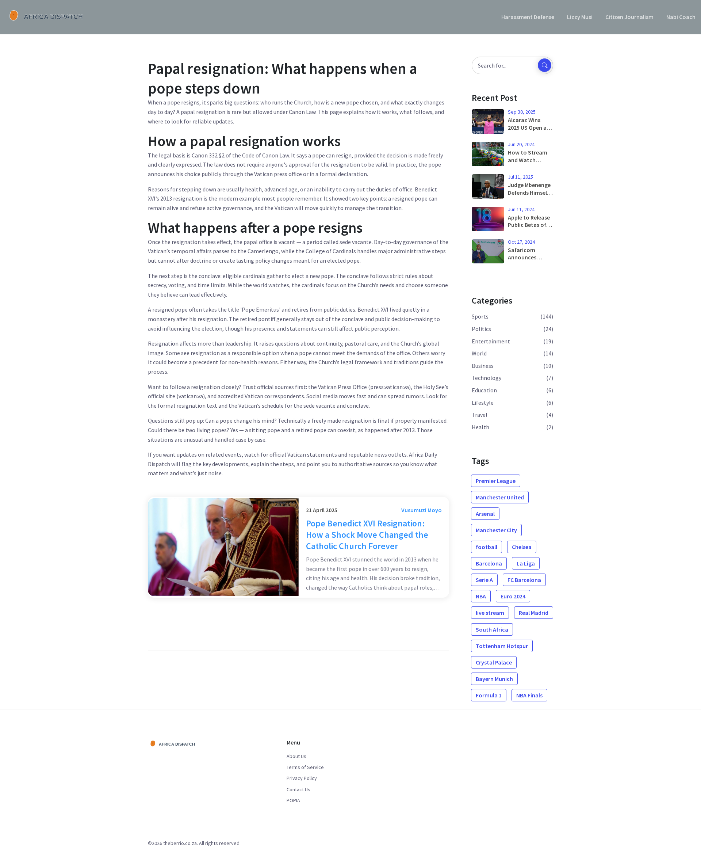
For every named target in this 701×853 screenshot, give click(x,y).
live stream (490, 612)
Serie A (484, 579)
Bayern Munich (494, 678)
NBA (481, 596)
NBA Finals (529, 695)
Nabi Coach (681, 16)
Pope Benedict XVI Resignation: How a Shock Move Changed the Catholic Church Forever (367, 535)
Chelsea (522, 547)
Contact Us (298, 789)
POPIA (293, 800)
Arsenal (485, 513)
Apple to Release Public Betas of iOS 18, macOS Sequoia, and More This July (529, 221)
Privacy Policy (302, 778)
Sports (480, 316)
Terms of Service (305, 767)
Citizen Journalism (629, 16)
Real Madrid (533, 612)
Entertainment (491, 341)
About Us (296, 756)
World (479, 353)
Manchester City (496, 530)
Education (484, 390)
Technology (486, 377)
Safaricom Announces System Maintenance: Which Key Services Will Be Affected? (527, 254)
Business (483, 365)
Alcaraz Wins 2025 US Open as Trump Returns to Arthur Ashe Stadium (528, 124)
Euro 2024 (513, 596)
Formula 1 (489, 695)
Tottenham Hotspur (502, 646)
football (486, 547)
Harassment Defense (527, 16)
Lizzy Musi (580, 16)
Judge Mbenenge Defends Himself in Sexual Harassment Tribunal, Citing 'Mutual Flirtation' (529, 189)
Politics (481, 328)
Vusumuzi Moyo (421, 510)
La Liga (526, 563)
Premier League (496, 480)
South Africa (492, 629)
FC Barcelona (524, 579)
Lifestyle (483, 402)
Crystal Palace (494, 662)
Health (480, 427)
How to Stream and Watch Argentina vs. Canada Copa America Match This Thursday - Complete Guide (528, 156)
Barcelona (489, 563)
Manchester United (500, 497)
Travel (479, 414)
